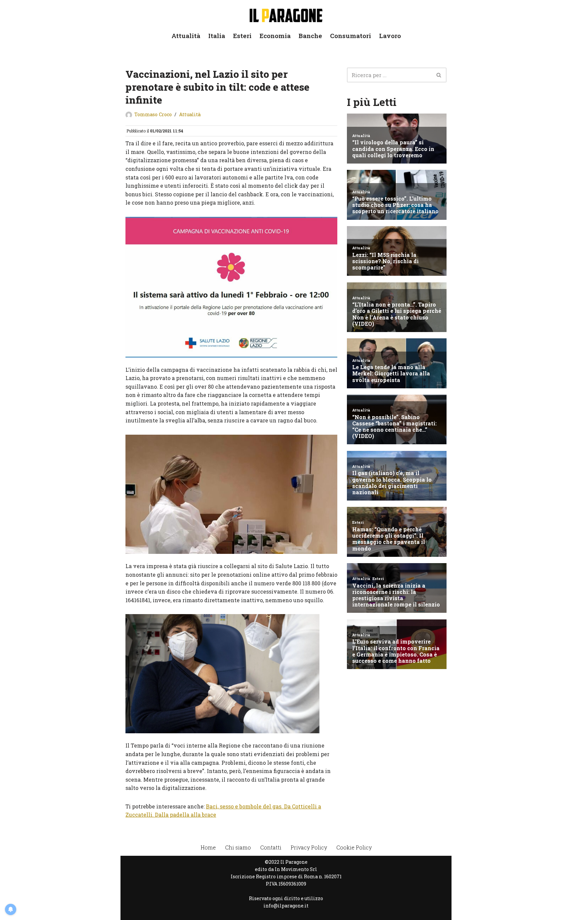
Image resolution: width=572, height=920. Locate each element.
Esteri (242, 35)
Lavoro (390, 35)
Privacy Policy (309, 847)
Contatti (270, 847)
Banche (310, 35)
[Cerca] (439, 75)
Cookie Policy (354, 847)
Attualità (185, 35)
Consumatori (350, 35)
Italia (216, 35)
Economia (275, 35)
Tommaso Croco (153, 114)
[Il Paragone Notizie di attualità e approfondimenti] (286, 14)
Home (208, 847)
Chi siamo (238, 847)
